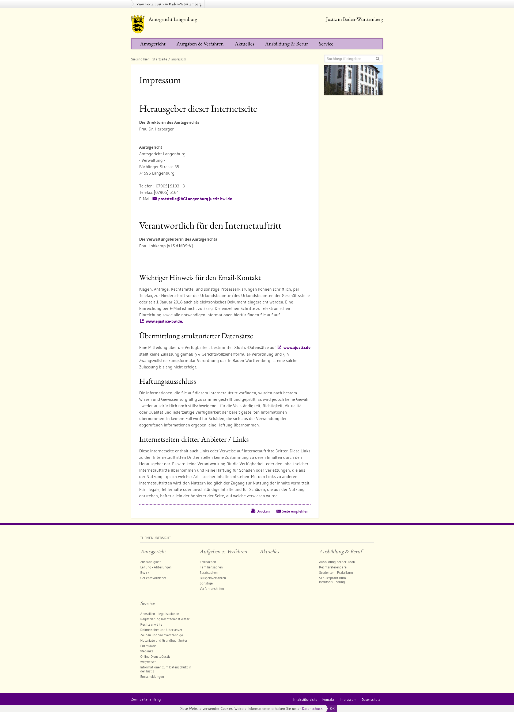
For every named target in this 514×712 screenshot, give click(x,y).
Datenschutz (312, 708)
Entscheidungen (152, 676)
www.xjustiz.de (297, 347)
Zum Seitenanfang (146, 699)
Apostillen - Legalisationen (159, 613)
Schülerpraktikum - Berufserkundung (333, 580)
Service (326, 43)
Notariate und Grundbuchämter (163, 640)
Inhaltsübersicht (305, 699)
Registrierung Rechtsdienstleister (165, 619)
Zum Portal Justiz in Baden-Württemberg (169, 3)
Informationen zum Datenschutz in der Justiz (165, 669)
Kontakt (328, 699)
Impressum (348, 699)
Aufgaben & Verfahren (200, 43)
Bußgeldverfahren (213, 578)
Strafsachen (209, 572)
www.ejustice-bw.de (164, 321)
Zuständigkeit (150, 562)
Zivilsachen (208, 562)
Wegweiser (148, 662)
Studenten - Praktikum (336, 572)
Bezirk (144, 572)
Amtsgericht (152, 43)
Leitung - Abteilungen (156, 567)
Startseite (159, 59)
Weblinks (146, 651)
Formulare (148, 646)
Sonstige (206, 583)
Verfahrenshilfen (212, 588)
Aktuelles (244, 43)
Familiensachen (211, 567)
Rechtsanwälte (151, 624)
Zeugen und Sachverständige (161, 635)
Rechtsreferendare (332, 567)
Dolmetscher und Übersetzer (161, 630)
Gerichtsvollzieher (153, 578)
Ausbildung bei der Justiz (337, 562)
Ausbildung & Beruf (286, 43)
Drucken (263, 511)
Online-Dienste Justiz (155, 656)
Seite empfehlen (295, 511)
